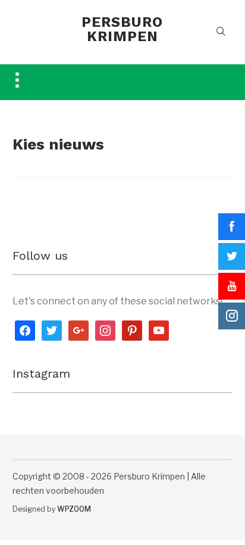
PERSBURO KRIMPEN (122, 29)
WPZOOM (74, 508)
